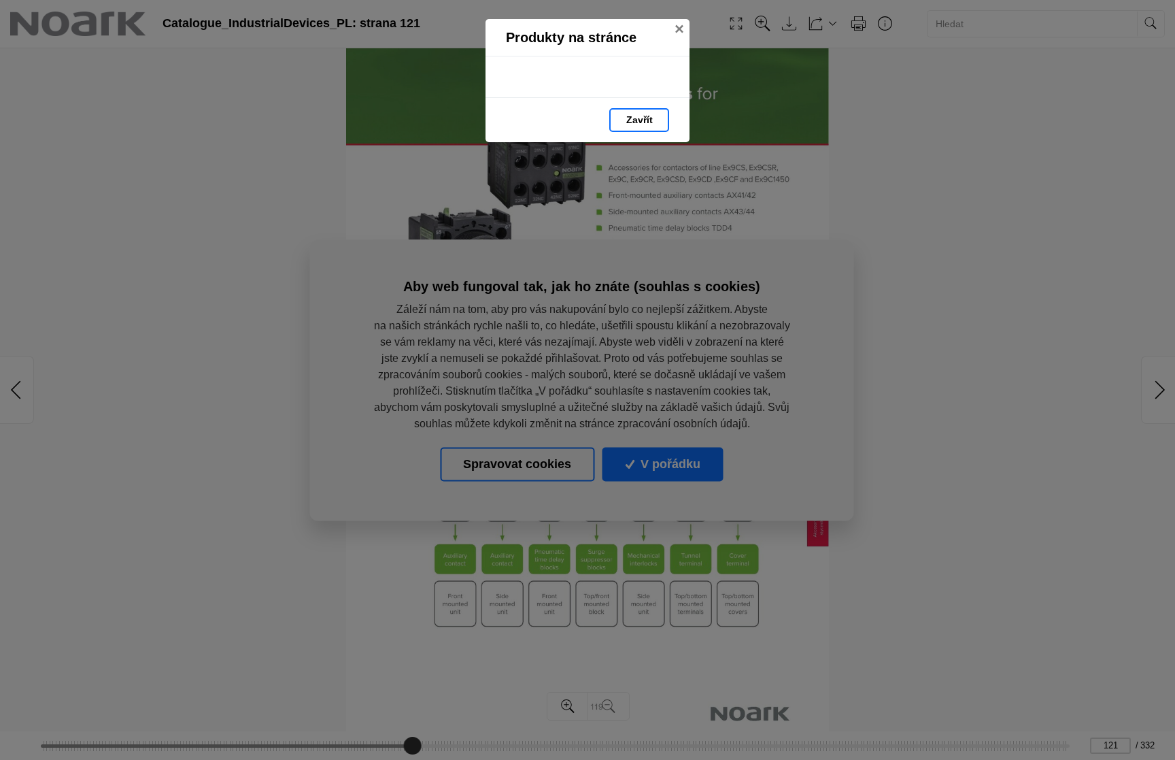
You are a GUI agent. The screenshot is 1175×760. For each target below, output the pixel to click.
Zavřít (639, 119)
